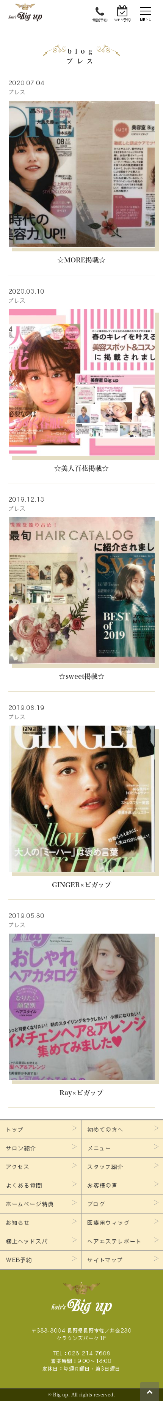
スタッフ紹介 (106, 1167)
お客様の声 (103, 1185)
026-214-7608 (89, 1353)
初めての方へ (106, 1129)
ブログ (96, 1204)
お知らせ (18, 1223)
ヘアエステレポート (115, 1241)
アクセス (18, 1167)
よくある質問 (24, 1185)
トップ (15, 1129)
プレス (17, 92)
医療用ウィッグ (109, 1223)
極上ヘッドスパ (27, 1241)
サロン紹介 (21, 1148)
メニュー (99, 1148)
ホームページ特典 (30, 1204)
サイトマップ (105, 1260)
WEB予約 (19, 1260)
